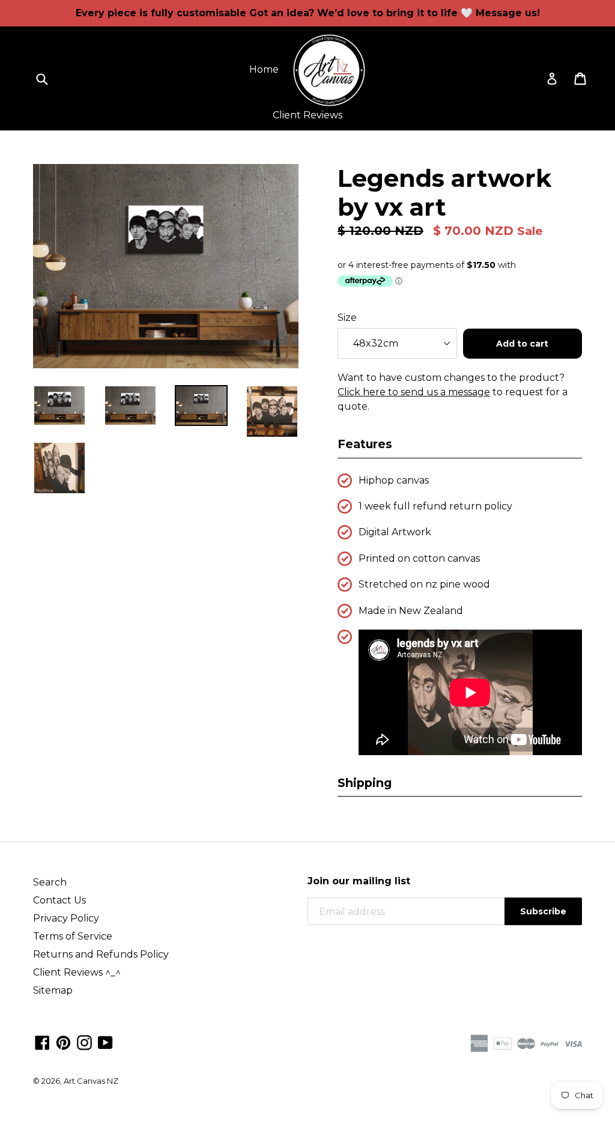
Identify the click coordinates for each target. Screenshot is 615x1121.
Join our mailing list (359, 881)
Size (347, 317)
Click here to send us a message (414, 392)
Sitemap (53, 990)
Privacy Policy (66, 918)
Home (264, 69)
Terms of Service (72, 936)
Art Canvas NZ (91, 1081)
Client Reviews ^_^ (77, 972)
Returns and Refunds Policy (101, 954)
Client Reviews (307, 115)
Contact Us (59, 900)
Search (50, 882)
